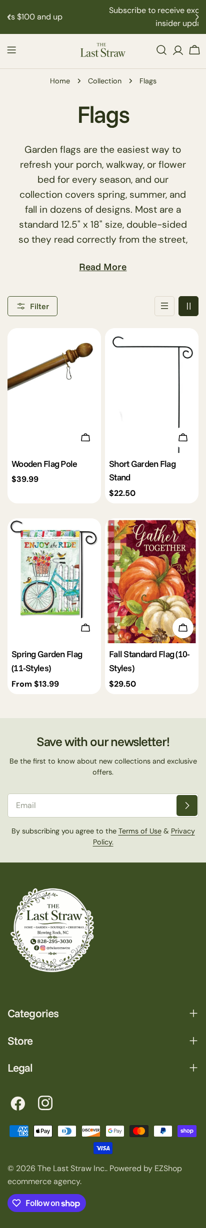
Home (60, 80)
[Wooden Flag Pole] (54, 390)
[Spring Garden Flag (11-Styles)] (54, 580)
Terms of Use (140, 830)
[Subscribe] (187, 805)
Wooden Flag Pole (45, 463)
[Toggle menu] (12, 50)
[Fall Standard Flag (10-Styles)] (151, 580)
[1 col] (164, 306)
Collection (105, 80)
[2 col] (188, 306)
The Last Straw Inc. (72, 1168)
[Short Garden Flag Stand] (151, 390)
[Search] (162, 50)
